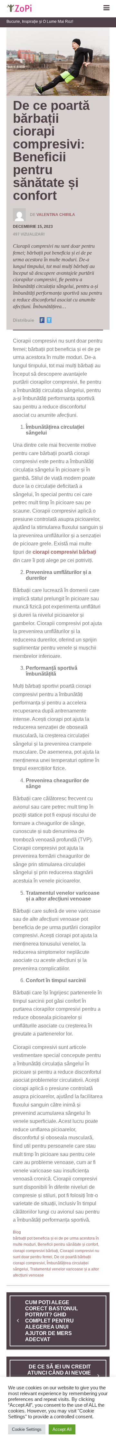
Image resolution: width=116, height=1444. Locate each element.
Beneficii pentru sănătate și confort (68, 1244)
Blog (17, 1232)
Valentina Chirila (55, 214)
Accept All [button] (62, 1429)
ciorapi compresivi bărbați (35, 1251)
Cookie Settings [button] (27, 1429)
